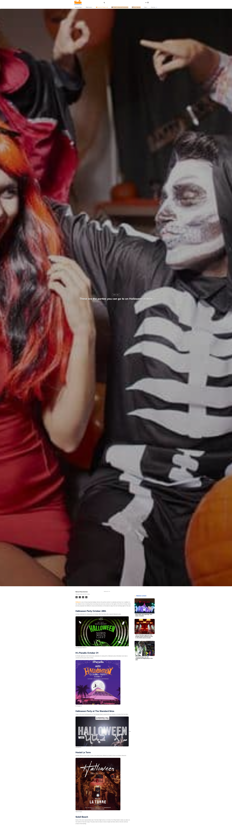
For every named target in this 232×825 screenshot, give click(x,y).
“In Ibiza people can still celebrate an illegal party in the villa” (144, 658)
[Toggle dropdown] (82, 7)
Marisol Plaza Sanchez (82, 591)
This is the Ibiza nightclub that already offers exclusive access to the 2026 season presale (144, 636)
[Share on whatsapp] (86, 597)
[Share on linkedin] (83, 597)
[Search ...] (104, 2)
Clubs (145, 7)
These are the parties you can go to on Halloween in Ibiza (116, 298)
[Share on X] (80, 597)
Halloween (78, 602)
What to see (89, 7)
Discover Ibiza (78, 7)
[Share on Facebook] (77, 597)
